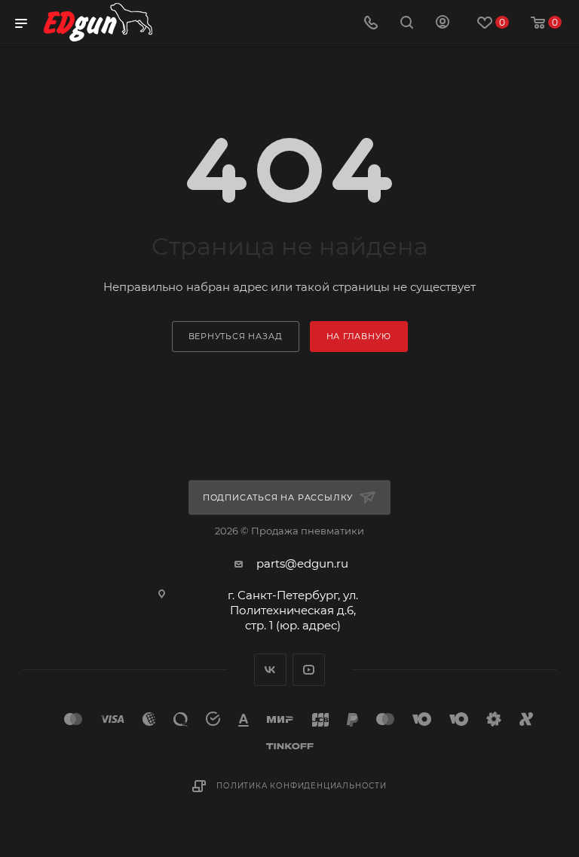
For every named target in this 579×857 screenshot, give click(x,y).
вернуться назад (235, 336)
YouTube (309, 669)
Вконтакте (270, 669)
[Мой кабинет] (442, 24)
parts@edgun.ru (302, 563)
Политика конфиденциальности (301, 786)
